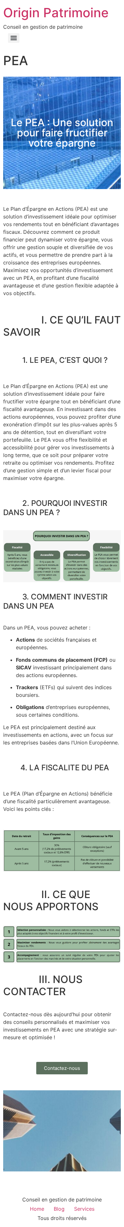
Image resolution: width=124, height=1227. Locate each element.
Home (37, 1209)
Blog (59, 1209)
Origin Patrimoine (56, 12)
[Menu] (13, 38)
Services (84, 1209)
